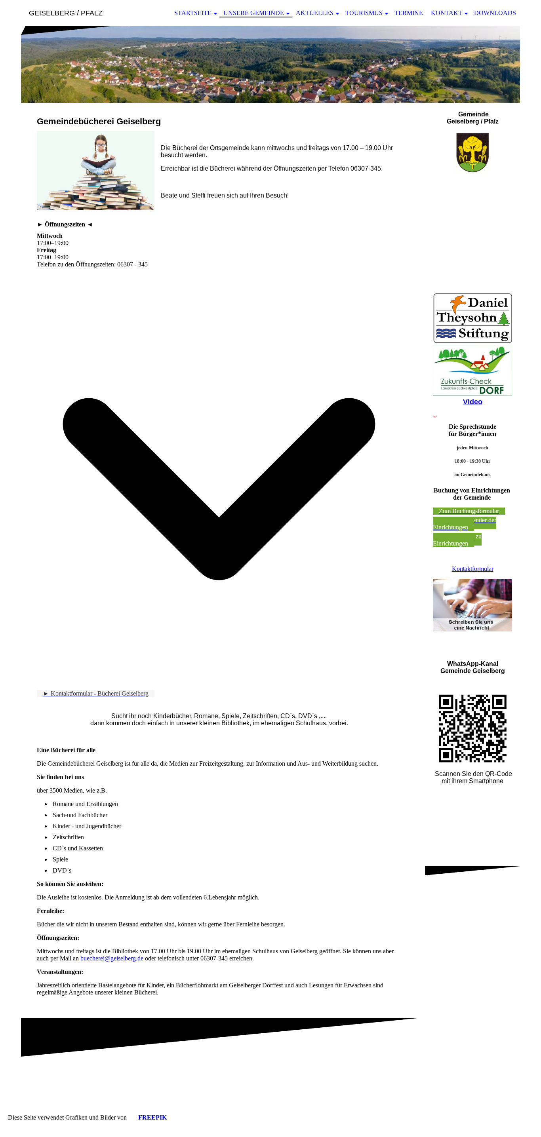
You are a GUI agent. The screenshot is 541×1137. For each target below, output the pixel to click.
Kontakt (446, 13)
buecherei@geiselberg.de (111, 958)
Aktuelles (314, 13)
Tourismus (364, 13)
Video (472, 402)
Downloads (495, 13)
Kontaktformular (472, 568)
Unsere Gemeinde (253, 13)
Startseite (192, 13)
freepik (152, 1117)
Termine (408, 13)
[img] (270, 64)
